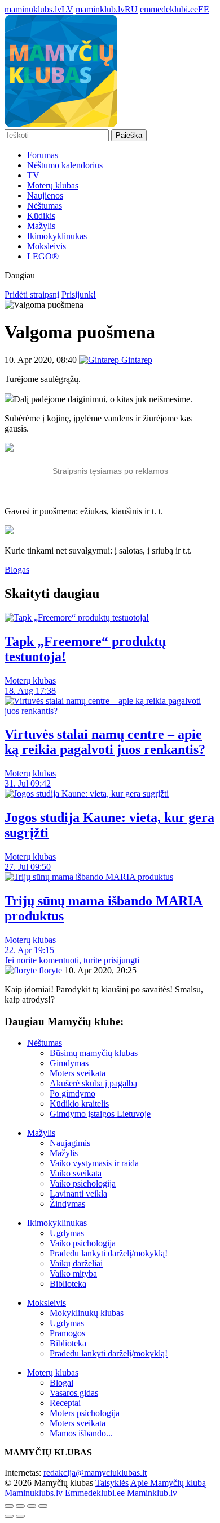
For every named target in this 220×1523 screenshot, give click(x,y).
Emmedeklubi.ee (95, 1493)
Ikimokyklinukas (57, 236)
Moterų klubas (52, 185)
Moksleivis (46, 246)
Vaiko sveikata (76, 1173)
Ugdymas (67, 1233)
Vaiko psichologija (83, 1183)
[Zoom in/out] (42, 1506)
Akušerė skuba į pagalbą (93, 1083)
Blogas (17, 569)
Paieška (129, 135)
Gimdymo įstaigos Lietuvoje (100, 1113)
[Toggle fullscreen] (31, 1506)
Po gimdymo (72, 1093)
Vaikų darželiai (76, 1263)
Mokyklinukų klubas (87, 1313)
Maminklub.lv (152, 1493)
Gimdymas (69, 1063)
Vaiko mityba (73, 1273)
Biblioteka (68, 1283)
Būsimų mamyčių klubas (94, 1053)
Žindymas (67, 1203)
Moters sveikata (77, 1073)
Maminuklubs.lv (34, 1493)
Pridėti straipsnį (32, 294)
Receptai (65, 1403)
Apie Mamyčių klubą (168, 1483)
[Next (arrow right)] (20, 1516)
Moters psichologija (85, 1413)
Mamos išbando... (81, 1433)
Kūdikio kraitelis (79, 1103)
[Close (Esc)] (9, 1506)
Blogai (61, 1382)
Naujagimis (70, 1143)
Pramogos (67, 1333)
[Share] (20, 1506)
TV (33, 175)
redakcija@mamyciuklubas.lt (95, 1472)
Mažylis (41, 226)
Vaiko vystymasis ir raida (94, 1163)
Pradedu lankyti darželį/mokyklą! (109, 1253)
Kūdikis (41, 216)
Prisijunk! (78, 294)
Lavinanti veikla (78, 1193)
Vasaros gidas (74, 1393)
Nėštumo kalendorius (65, 165)
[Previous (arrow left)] (9, 1516)
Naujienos (45, 195)
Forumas (42, 155)
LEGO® (43, 256)
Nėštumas (44, 205)
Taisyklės (112, 1483)
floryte (49, 970)
